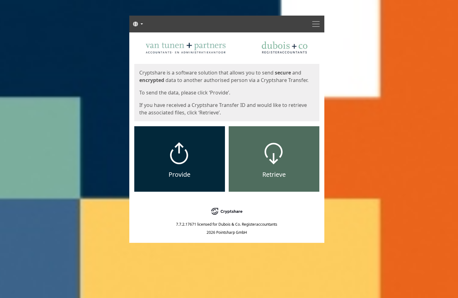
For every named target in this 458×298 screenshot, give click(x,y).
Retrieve (274, 174)
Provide (179, 174)
